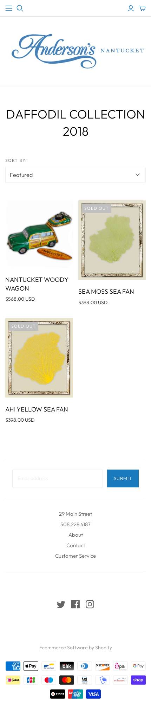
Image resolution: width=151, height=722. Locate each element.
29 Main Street (75, 513)
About (75, 534)
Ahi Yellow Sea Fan (36, 409)
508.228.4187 (75, 524)
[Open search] (20, 8)
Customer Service (75, 555)
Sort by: (16, 160)
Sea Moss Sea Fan (106, 291)
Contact (75, 545)
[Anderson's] (8, 8)
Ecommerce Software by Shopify (75, 647)
